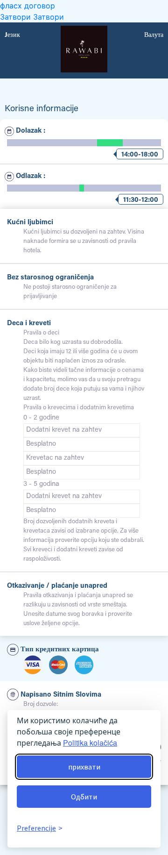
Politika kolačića (90, 742)
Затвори (16, 16)
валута (153, 35)
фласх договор (27, 5)
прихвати (84, 766)
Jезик (12, 35)
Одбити (84, 796)
